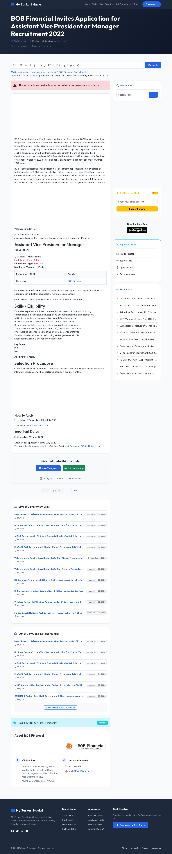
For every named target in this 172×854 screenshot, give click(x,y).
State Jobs (97, 4)
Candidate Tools (96, 820)
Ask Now (102, 723)
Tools (136, 4)
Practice (109, 4)
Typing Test (126, 260)
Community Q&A (96, 829)
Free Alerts (152, 4)
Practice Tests (95, 824)
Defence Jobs (69, 824)
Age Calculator (127, 267)
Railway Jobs (69, 829)
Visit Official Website (79, 771)
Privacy (145, 848)
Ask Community (123, 4)
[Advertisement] (60, 115)
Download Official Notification (85, 446)
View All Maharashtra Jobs (59, 707)
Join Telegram (49, 468)
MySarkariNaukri (19, 72)
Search (153, 65)
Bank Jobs (67, 820)
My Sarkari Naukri (28, 4)
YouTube (76, 478)
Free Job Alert (95, 815)
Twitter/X (61, 478)
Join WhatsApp (76, 468)
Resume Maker (127, 274)
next (76, 490)
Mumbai (52, 72)
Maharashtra (38, 72)
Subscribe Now (137, 209)
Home (87, 4)
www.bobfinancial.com (37, 425)
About (124, 848)
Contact (134, 848)
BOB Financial (75, 281)
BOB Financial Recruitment (72, 72)
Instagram (48, 478)
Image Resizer (127, 254)
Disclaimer (156, 848)
